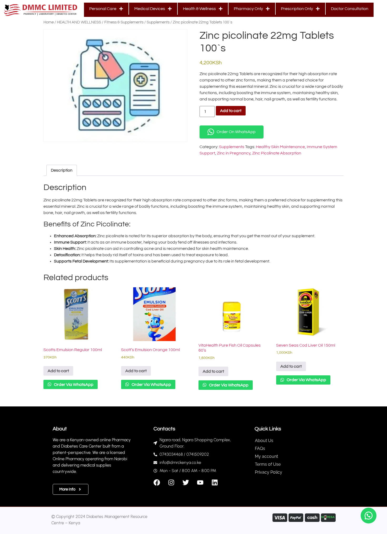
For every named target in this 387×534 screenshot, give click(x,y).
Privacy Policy (268, 472)
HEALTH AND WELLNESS (79, 22)
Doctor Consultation (349, 9)
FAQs (260, 448)
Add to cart (230, 111)
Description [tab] (61, 170)
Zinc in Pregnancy (233, 153)
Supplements (158, 22)
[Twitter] (185, 482)
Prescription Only (297, 9)
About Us (264, 440)
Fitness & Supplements (123, 22)
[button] (368, 515)
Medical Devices (149, 9)
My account (266, 456)
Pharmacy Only (248, 9)
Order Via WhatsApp (73, 384)
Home (48, 22)
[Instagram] (171, 482)
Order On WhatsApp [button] (236, 132)
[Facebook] (156, 482)
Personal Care (102, 9)
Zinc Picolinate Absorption (276, 153)
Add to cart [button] (58, 371)
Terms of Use (268, 464)
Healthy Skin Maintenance (280, 147)
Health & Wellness (199, 9)
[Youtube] (200, 482)
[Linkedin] (214, 482)
